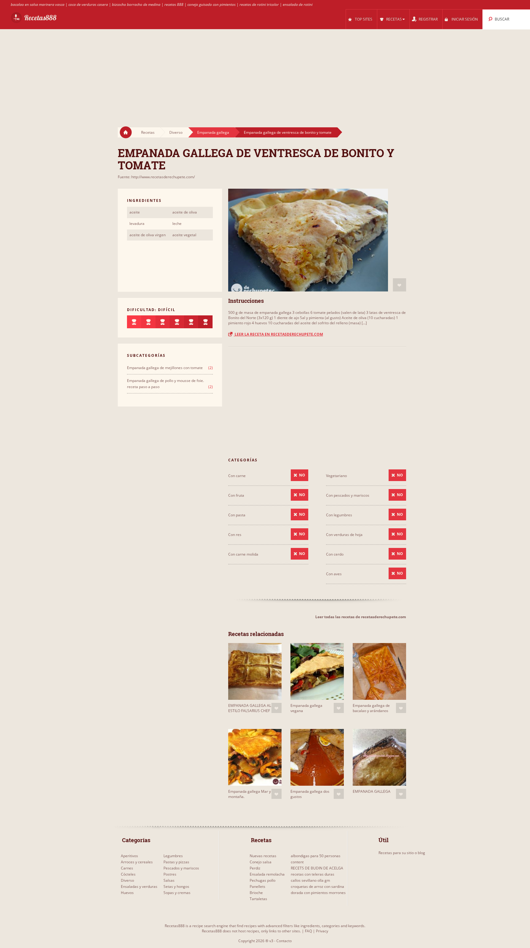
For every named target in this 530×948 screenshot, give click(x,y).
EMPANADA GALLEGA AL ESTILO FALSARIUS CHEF (249, 708)
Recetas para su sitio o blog (401, 852)
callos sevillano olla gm (310, 880)
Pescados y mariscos (181, 868)
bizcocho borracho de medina (136, 4)
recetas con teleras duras (312, 874)
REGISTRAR (428, 19)
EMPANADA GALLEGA (371, 791)
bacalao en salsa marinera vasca (37, 4)
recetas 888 (173, 4)
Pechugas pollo (262, 880)
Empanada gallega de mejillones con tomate (165, 367)
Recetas (148, 132)
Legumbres (173, 855)
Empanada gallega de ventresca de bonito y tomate (288, 132)
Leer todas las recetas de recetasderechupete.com (360, 616)
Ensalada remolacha (267, 874)
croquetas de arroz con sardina (317, 886)
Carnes (127, 868)
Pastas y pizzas (176, 862)
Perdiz (255, 868)
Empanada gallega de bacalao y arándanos (371, 708)
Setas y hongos (176, 886)
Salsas (169, 880)
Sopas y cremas (176, 892)
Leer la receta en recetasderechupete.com (278, 334)
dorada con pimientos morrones (318, 892)
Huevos (127, 892)
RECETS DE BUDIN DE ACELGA (317, 868)
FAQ (308, 931)
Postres (169, 874)
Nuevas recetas (263, 855)
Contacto (284, 940)
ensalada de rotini (298, 4)
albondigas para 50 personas (315, 855)
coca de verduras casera (88, 4)
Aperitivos (129, 855)
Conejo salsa (260, 862)
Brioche (256, 892)
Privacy (322, 931)
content (297, 862)
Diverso (175, 132)
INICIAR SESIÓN (464, 19)
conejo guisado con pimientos (211, 4)
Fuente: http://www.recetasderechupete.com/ (156, 176)
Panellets (257, 886)
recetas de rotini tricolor (259, 4)
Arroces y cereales (137, 862)
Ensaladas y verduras (139, 886)
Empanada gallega (213, 132)
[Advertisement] (265, 72)
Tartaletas (258, 898)
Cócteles (128, 874)
